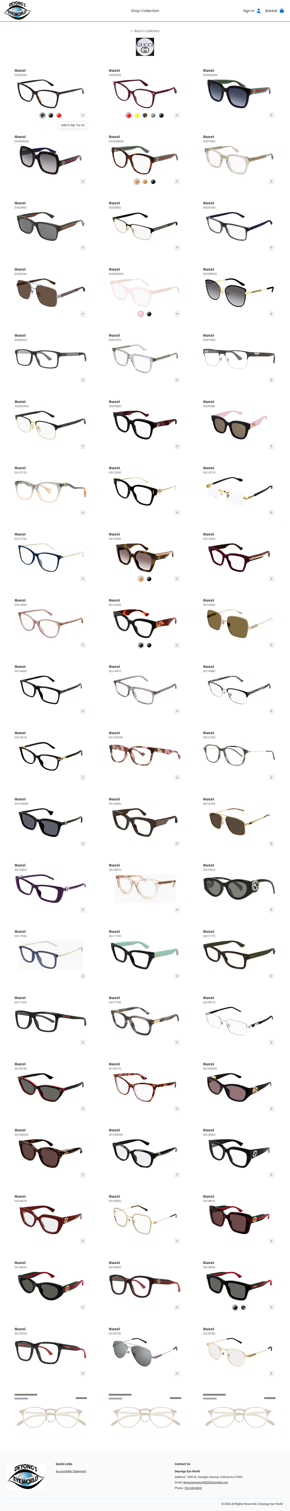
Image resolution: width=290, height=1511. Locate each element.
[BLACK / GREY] (149, 579)
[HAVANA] (243, 1307)
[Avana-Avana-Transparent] (43, 115)
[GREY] (153, 115)
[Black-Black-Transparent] (51, 115)
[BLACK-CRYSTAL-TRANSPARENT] (149, 314)
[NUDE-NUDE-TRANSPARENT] (137, 115)
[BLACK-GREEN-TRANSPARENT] (153, 181)
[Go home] (39, 10)
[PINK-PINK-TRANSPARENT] (141, 314)
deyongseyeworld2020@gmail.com (205, 1482)
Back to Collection (147, 31)
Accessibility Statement (71, 1471)
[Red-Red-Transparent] (59, 115)
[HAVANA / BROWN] (141, 579)
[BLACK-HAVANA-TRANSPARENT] (141, 645)
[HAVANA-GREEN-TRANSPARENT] (137, 181)
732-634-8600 (193, 1488)
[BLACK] (149, 645)
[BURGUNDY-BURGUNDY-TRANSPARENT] (129, 115)
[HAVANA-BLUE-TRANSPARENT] (145, 181)
